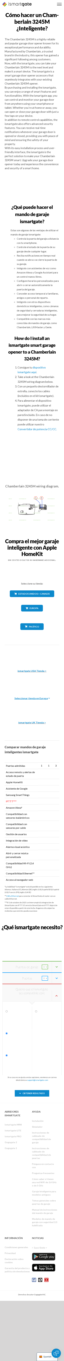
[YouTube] (46, 1280)
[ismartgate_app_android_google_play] (43, 1257)
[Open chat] (56, 1353)
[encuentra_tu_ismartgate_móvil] (32, 934)
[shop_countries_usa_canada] (32, 599)
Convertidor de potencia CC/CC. (37, 429)
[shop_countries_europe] (32, 613)
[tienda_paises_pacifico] (32, 632)
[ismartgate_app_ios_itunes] (43, 1268)
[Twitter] (40, 1280)
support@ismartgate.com (37, 1080)
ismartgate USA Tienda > (32, 670)
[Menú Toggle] (59, 4)
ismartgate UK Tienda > (32, 722)
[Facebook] (34, 1280)
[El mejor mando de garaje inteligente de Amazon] (32, 654)
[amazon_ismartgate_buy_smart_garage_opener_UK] (32, 706)
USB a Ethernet (12, 896)
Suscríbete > (40, 1247)
